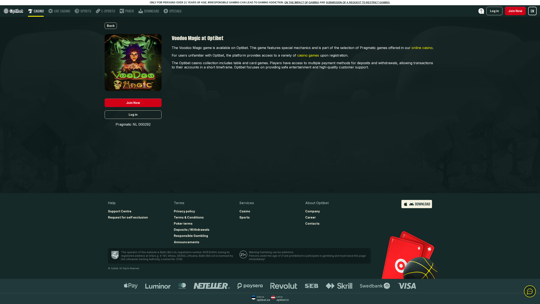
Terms (179, 203)
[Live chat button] (530, 291)
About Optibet (317, 203)
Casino (244, 211)
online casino (422, 48)
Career (310, 217)
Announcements (186, 242)
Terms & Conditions (189, 217)
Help (112, 203)
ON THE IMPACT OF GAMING (301, 2)
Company (312, 211)
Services (246, 203)
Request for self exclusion (128, 217)
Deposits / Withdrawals (191, 229)
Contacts (312, 223)
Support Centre (119, 211)
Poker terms (183, 223)
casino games (308, 55)
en (532, 11)
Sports (244, 217)
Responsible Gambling (191, 236)
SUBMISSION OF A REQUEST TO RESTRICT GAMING (358, 2)
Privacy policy (184, 211)
